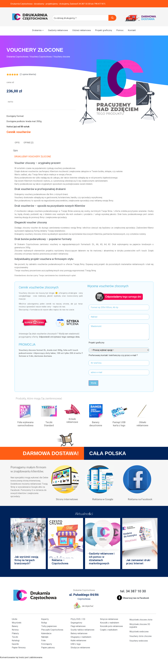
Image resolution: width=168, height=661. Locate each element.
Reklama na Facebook (140, 499)
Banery (15, 626)
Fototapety (46, 644)
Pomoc (120, 30)
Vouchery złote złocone (140, 636)
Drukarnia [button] (36, 30)
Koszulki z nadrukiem (109, 622)
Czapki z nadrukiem (108, 630)
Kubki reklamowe (78, 640)
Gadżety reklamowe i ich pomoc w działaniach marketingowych (101, 558)
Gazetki (15, 644)
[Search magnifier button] (112, 18)
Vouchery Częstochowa (41, 56)
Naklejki (44, 637)
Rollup (44, 622)
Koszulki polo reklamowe (111, 626)
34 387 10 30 (84, 3)
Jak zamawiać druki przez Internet (138, 562)
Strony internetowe (67, 499)
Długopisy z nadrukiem (81, 637)
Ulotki (14, 619)
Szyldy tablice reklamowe (82, 630)
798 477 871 (99, 3)
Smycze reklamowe (109, 619)
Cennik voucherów (19, 132)
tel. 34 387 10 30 (133, 591)
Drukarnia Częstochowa (21, 3)
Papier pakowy (48, 647)
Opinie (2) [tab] (28, 142)
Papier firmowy (19, 647)
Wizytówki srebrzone (139, 631)
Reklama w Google (102, 499)
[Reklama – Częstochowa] (65, 543)
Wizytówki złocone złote (140, 619)
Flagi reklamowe (78, 626)
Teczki (15, 637)
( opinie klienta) (28, 74)
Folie (43, 640)
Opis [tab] (17, 142)
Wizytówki (16, 622)
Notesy (15, 630)
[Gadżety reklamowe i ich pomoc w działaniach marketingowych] (102, 543)
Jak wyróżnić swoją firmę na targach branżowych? (26, 560)
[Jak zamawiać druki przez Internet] (140, 543)
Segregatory (76, 622)
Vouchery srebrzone (138, 641)
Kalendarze (46, 633)
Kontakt (132, 30)
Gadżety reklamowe (58, 30)
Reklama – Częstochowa (60, 562)
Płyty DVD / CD (78, 619)
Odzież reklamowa (81, 30)
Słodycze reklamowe (80, 647)
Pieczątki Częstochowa (52, 630)
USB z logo (76, 644)
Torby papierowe (49, 626)
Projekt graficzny (103, 30)
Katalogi (15, 640)
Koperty (45, 619)
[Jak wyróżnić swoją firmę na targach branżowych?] (28, 543)
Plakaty (15, 633)
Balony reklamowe (79, 633)
